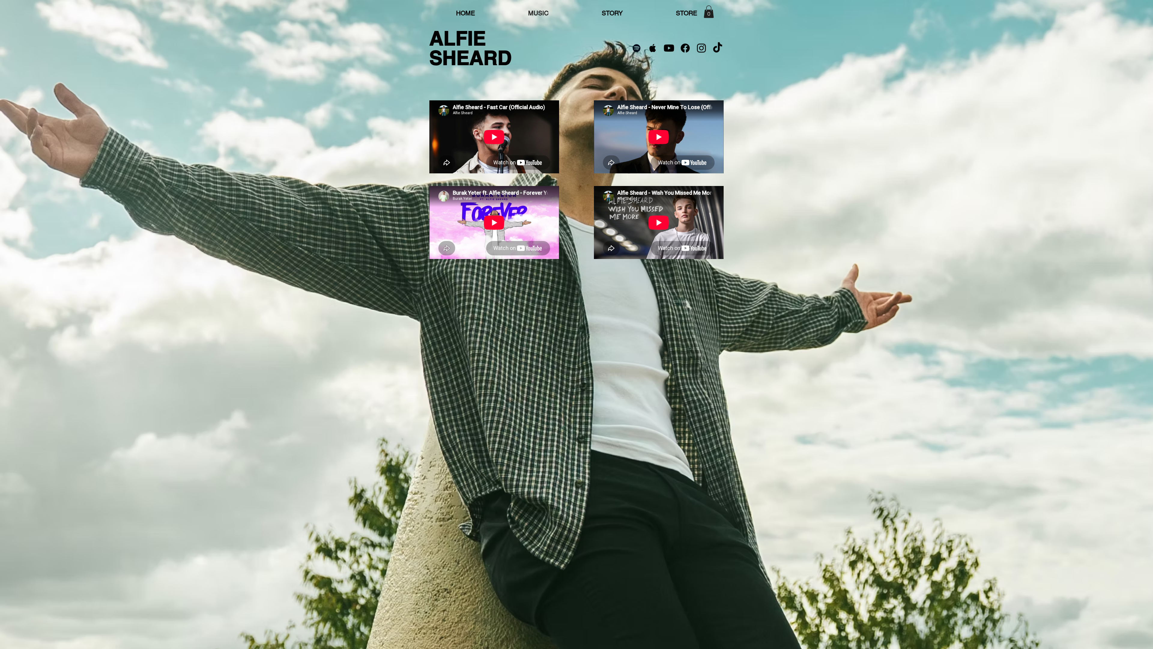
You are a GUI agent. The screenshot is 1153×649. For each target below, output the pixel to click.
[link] (709, 11)
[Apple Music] (653, 48)
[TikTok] (718, 48)
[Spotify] (637, 48)
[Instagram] (701, 48)
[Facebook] (685, 48)
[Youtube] (669, 48)
